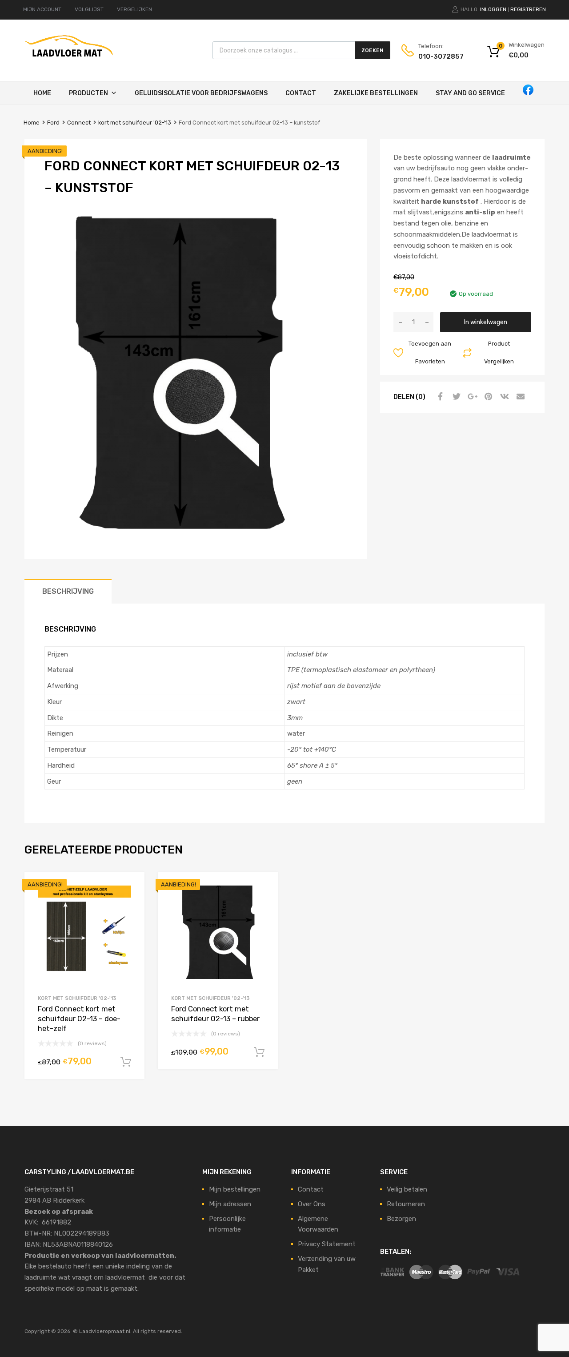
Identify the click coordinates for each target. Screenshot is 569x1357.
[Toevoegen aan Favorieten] (130, 888)
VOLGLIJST (89, 9)
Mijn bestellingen (234, 1189)
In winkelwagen (485, 322)
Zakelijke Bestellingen (376, 93)
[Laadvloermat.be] (68, 61)
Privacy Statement (327, 1244)
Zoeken (372, 50)
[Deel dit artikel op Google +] (471, 397)
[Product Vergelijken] (130, 903)
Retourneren (406, 1204)
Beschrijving (68, 591)
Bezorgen (401, 1219)
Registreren (528, 9)
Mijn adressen (230, 1204)
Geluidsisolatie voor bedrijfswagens (201, 93)
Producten (88, 93)
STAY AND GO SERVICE (470, 93)
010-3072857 (440, 56)
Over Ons (311, 1204)
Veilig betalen (407, 1189)
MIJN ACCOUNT (42, 9)
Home (42, 93)
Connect (79, 122)
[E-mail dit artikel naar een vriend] (519, 397)
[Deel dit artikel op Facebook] (439, 397)
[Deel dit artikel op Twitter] (455, 397)
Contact (300, 93)
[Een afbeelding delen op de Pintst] (487, 397)
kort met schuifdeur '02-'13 (134, 122)
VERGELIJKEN (134, 9)
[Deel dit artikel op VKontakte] (503, 397)
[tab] (68, 591)
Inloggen (493, 9)
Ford (53, 122)
